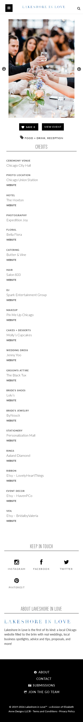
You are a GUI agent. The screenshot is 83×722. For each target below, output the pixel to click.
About (43, 672)
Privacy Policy (67, 711)
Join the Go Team (43, 692)
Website (11, 185)
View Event (53, 127)
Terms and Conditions (45, 711)
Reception (55, 138)
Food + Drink (35, 138)
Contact (43, 679)
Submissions (43, 685)
